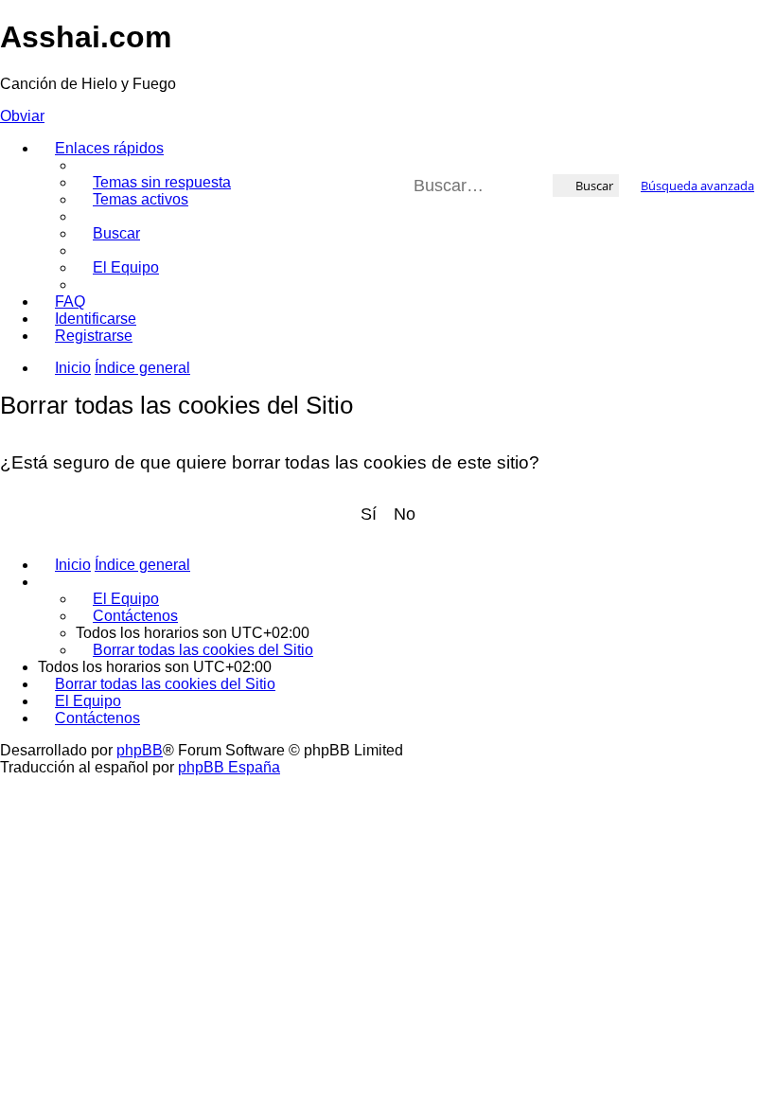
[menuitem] (153, 182)
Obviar (22, 116)
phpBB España (229, 767)
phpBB (139, 750)
